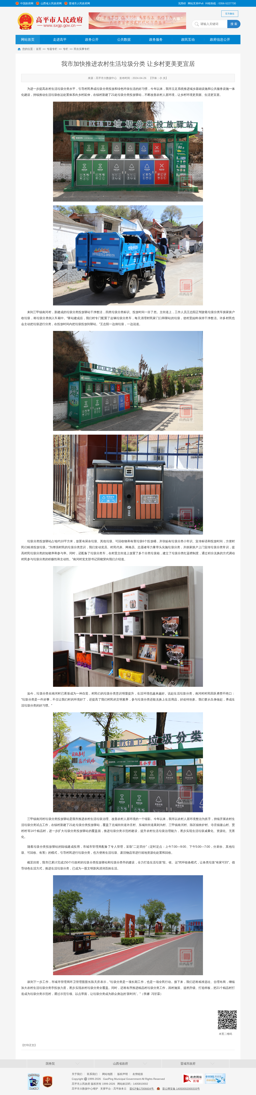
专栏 (65, 48)
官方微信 (229, 13)
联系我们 (92, 1074)
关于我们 (77, 1074)
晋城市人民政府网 (79, 3)
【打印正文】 (29, 1045)
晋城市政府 (187, 1063)
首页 (38, 48)
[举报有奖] (34, 1076)
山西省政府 (120, 1063)
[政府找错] (192, 1076)
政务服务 (156, 39)
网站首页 (27, 39)
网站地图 (107, 1074)
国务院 (50, 1063)
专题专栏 (52, 48)
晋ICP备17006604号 (141, 1088)
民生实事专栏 (82, 48)
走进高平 (60, 39)
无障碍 (182, 3)
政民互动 (188, 39)
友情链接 (137, 1074)
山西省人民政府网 (51, 3)
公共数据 (124, 39)
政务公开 (92, 39)
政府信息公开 (220, 39)
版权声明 (122, 1074)
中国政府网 (26, 3)
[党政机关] (47, 1078)
